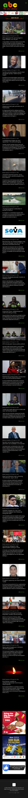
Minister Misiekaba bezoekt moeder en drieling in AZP (13, 277)
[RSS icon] (18, 792)
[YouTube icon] (12, 792)
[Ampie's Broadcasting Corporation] (11, 6)
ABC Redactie (6, 35)
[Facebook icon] (10, 792)
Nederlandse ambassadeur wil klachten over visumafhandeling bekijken (14, 377)
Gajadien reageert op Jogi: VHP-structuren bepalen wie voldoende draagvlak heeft (12, 512)
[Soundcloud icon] (17, 792)
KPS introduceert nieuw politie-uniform (13, 344)
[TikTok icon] (15, 792)
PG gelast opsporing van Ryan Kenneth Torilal (13, 581)
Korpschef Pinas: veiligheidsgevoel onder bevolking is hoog (12, 312)
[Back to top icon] (14, 784)
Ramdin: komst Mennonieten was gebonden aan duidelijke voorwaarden (13, 442)
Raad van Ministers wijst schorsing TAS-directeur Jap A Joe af (12, 477)
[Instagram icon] (14, 792)
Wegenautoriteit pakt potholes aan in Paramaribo (13, 107)
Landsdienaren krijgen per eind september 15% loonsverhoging (11, 141)
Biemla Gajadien (7, 70)
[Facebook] (14, 773)
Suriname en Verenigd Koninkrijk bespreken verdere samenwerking (12, 613)
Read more (22, 51)
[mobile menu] (26, 3)
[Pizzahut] (14, 733)
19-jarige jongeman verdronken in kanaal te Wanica (12, 209)
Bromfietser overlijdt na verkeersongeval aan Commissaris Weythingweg (12, 683)
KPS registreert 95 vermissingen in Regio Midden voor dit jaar (12, 38)
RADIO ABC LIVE (15, 17)
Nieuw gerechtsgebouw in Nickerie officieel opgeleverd (12, 647)
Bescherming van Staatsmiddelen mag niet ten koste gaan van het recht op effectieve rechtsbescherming (13, 243)
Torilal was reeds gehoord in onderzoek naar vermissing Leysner (13, 410)
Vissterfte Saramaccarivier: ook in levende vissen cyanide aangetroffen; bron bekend (13, 176)
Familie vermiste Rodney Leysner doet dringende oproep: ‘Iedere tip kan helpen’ (13, 73)
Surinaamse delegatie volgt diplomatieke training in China (11, 546)
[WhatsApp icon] (9, 792)
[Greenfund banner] (14, 758)
